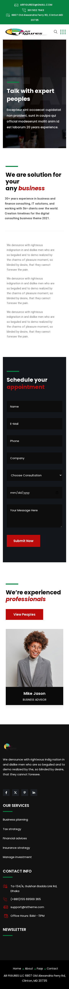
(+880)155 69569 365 (26, 899)
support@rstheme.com (27, 907)
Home (17, 968)
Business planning (15, 819)
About (29, 968)
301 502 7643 (35, 10)
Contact (52, 968)
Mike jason (34, 693)
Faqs (40, 968)
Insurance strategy (16, 848)
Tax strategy (12, 829)
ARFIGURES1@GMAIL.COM (36, 5)
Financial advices (15, 838)
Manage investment (17, 857)
